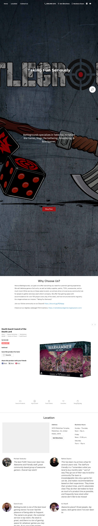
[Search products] (92, 89)
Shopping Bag (78, 403)
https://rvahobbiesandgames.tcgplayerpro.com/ (65, 308)
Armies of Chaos (12, 336)
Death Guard (23, 336)
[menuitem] (92, 324)
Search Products (20, 403)
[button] (7, 355)
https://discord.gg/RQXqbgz (54, 303)
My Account (34, 403)
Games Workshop (12, 334)
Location (14, 4)
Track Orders (49, 403)
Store (6, 4)
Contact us (24, 4)
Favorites (63, 403)
